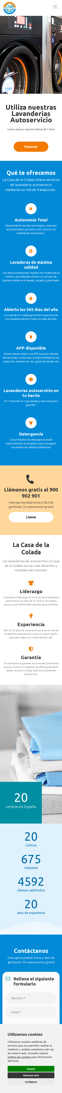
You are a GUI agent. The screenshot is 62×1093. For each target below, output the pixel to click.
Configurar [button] (31, 1081)
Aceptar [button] (31, 1068)
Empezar (31, 146)
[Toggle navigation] (55, 7)
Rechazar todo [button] (31, 1075)
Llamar (31, 517)
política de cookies (19, 1057)
